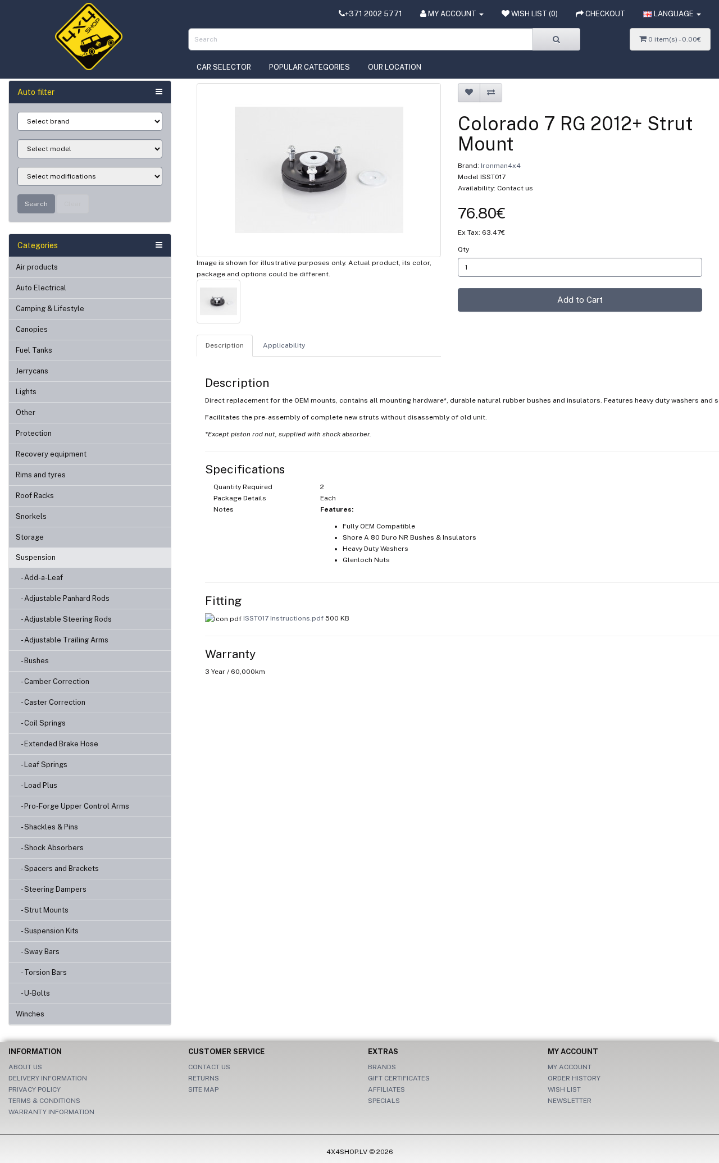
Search (36, 204)
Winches (30, 1014)
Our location (394, 67)
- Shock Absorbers (50, 847)
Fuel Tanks (34, 350)
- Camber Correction (52, 681)
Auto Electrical (41, 288)
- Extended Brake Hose (57, 744)
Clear (72, 204)
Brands (382, 1067)
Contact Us (209, 1067)
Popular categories (309, 67)
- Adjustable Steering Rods (64, 619)
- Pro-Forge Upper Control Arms (72, 806)
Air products (37, 267)
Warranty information (51, 1112)
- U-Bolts (33, 993)
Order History (574, 1078)
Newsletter (569, 1101)
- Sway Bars (38, 951)
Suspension (36, 557)
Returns (203, 1078)
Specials (384, 1101)
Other (25, 412)
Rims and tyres (41, 475)
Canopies (32, 329)
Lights (26, 391)
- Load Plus (36, 785)
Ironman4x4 (501, 166)
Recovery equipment (51, 454)
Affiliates (386, 1089)
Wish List (564, 1089)
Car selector (224, 67)
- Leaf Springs (41, 764)
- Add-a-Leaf (39, 577)
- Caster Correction (50, 702)
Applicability (284, 345)
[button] (672, 14)
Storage (30, 537)
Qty (463, 249)
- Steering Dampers (51, 889)
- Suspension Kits (47, 931)
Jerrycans (32, 371)
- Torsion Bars (41, 972)
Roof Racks (35, 495)
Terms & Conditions (44, 1101)
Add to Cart (580, 299)
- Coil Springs (41, 723)
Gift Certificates (399, 1078)
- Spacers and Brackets (57, 868)
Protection (34, 433)
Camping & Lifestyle (50, 308)
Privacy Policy (34, 1089)
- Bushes (32, 660)
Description (225, 345)
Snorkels (31, 516)
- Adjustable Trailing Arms (62, 640)
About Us (25, 1067)
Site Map (203, 1089)
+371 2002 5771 (373, 14)
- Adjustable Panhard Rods (63, 598)
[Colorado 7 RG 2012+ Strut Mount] (319, 170)
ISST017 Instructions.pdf (283, 618)
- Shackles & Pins (47, 827)
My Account (569, 1067)
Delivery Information (47, 1078)
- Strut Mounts (42, 910)
